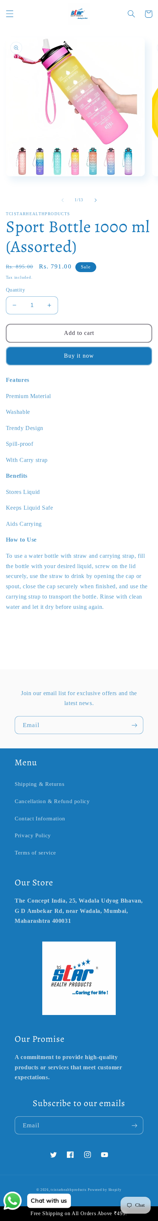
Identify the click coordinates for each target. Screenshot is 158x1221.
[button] (9, 14)
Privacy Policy (33, 835)
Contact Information (40, 818)
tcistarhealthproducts (68, 1190)
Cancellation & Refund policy (52, 801)
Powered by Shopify (104, 1190)
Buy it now (79, 356)
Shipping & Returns (39, 784)
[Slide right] (95, 200)
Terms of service (35, 853)
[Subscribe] (134, 725)
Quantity (15, 290)
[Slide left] (62, 200)
